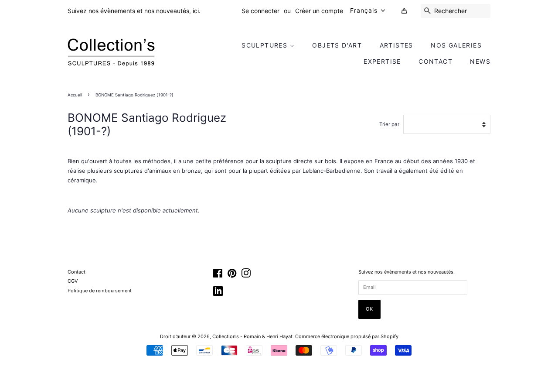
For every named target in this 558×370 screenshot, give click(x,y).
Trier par (389, 124)
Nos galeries (456, 45)
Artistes (396, 45)
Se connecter (260, 10)
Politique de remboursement (100, 291)
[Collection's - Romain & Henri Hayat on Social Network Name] (218, 294)
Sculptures (265, 45)
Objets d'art (337, 45)
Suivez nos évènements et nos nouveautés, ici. (134, 10)
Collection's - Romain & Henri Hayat (252, 336)
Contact (435, 61)
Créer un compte (319, 10)
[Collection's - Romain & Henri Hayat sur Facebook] (218, 275)
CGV (73, 281)
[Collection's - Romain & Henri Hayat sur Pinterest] (232, 275)
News (480, 61)
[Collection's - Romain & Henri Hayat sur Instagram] (246, 275)
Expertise (382, 61)
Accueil (75, 94)
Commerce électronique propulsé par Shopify (346, 336)
